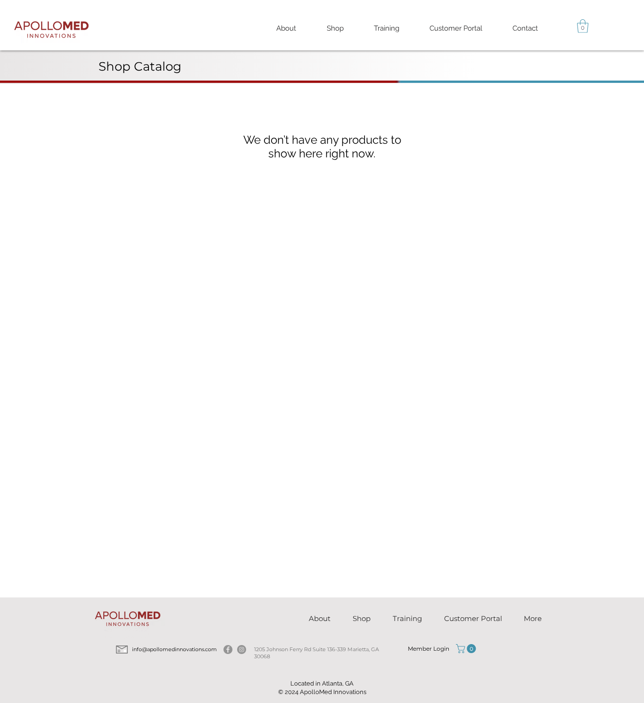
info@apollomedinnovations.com (175, 649)
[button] (386, 28)
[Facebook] (227, 649)
